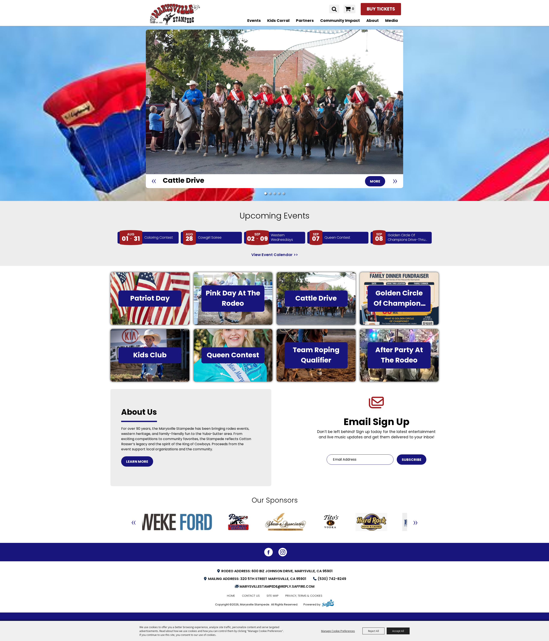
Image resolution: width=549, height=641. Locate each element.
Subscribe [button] (411, 460)
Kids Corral (278, 21)
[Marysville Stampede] (175, 14)
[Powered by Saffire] (328, 603)
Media (391, 21)
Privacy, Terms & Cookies (303, 596)
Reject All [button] (373, 631)
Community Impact (340, 21)
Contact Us (251, 596)
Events (254, 21)
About (372, 21)
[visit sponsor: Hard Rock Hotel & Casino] (337, 523)
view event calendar (272, 255)
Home (231, 596)
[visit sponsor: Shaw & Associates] (251, 523)
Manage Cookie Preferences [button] (338, 631)
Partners (305, 21)
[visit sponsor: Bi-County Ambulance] (377, 523)
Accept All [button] (398, 631)
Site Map (272, 596)
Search (334, 9)
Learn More (137, 462)
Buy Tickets (381, 9)
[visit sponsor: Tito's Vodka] (297, 523)
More (375, 182)
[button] (153, 181)
